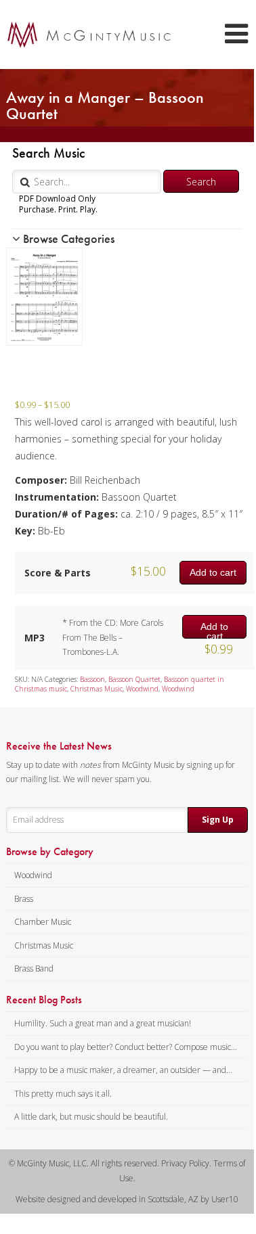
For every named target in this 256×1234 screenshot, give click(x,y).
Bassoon (92, 679)
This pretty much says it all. (63, 1093)
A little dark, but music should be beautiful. (91, 1116)
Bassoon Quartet (134, 679)
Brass (23, 899)
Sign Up (218, 819)
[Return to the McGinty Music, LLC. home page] (82, 34)
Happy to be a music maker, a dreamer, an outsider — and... (123, 1070)
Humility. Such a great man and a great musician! (102, 1023)
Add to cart (213, 572)
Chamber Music (42, 922)
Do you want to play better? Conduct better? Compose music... (125, 1047)
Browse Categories (67, 238)
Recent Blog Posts (44, 1000)
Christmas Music (96, 688)
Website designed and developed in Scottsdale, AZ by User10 (127, 1199)
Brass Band (34, 968)
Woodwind (142, 688)
